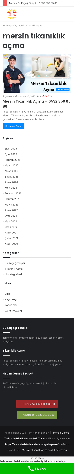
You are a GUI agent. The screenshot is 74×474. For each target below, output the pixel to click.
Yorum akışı (11, 305)
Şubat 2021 (11, 238)
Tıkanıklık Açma (14, 268)
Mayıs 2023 (11, 204)
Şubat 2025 (11, 176)
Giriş (7, 293)
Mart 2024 (11, 187)
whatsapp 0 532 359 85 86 (38, 414)
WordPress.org (13, 310)
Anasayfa (10, 25)
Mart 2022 (11, 221)
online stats (37, 457)
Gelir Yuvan (39, 438)
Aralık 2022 (11, 210)
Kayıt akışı (11, 299)
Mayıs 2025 (11, 165)
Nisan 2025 (11, 171)
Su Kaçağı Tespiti (15, 263)
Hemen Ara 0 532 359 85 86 (38, 403)
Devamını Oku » (13, 126)
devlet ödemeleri (57, 450)
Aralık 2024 (11, 182)
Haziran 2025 (12, 159)
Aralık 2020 (11, 243)
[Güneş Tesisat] (12, 13)
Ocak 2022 (11, 227)
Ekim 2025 (11, 148)
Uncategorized (13, 274)
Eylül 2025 (11, 154)
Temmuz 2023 (13, 193)
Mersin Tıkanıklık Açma (34, 450)
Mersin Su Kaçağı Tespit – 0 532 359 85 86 (33, 3)
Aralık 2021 (11, 232)
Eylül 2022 (11, 215)
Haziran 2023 (12, 199)
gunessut (9, 96)
